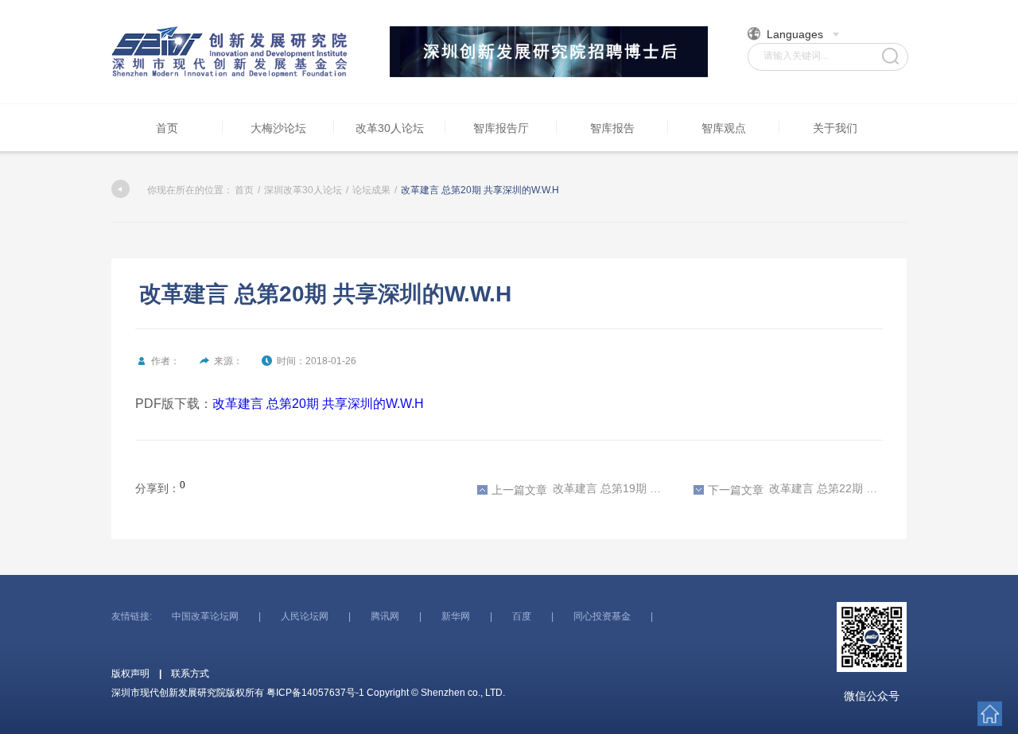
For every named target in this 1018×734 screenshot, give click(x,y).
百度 (521, 616)
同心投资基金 (602, 616)
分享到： (157, 488)
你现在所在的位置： (190, 190)
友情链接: (131, 616)
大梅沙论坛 (278, 128)
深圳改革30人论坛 (303, 190)
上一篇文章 (519, 490)
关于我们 (835, 128)
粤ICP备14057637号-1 (315, 692)
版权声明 (130, 673)
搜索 (890, 56)
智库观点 (723, 128)
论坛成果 (371, 190)
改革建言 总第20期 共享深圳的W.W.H (318, 403)
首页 (167, 128)
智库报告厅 (501, 128)
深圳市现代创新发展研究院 (230, 51)
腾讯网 (385, 616)
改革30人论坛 (390, 128)
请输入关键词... (796, 55)
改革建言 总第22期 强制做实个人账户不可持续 (795, 489)
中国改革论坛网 (205, 616)
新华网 (455, 616)
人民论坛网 (304, 616)
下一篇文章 (736, 490)
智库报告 (612, 128)
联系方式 (190, 673)
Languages (795, 34)
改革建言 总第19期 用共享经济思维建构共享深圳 (579, 489)
